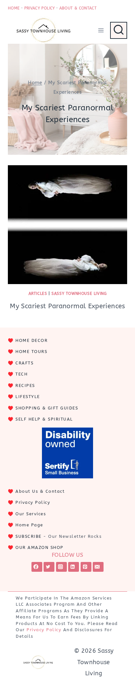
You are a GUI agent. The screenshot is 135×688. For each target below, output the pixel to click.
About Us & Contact (40, 491)
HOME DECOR (31, 340)
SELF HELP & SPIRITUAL (44, 419)
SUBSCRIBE (28, 536)
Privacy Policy (32, 502)
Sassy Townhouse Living (78, 293)
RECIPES (25, 385)
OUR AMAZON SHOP (39, 547)
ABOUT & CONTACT (78, 8)
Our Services (30, 513)
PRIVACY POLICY (39, 8)
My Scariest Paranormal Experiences (67, 306)
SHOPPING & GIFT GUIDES (46, 408)
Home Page (29, 524)
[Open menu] (101, 30)
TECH (21, 374)
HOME (14, 8)
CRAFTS (24, 362)
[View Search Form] (118, 30)
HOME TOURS (31, 351)
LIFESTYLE (27, 396)
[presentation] (67, 224)
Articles (38, 293)
